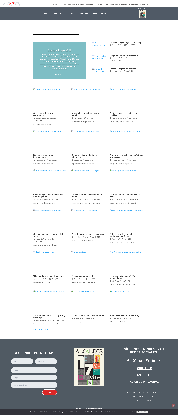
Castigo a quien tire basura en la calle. (125, 195)
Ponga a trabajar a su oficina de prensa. (126, 56)
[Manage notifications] (173, 405)
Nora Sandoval (40, 160)
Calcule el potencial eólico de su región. (86, 195)
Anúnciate (144, 4)
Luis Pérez (115, 281)
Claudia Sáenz (78, 118)
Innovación (74, 13)
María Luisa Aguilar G (119, 118)
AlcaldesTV (133, 4)
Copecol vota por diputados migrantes (84, 156)
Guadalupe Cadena (41, 199)
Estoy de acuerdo (142, 412)
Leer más (59, 74)
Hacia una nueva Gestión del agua (125, 315)
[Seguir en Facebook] (128, 361)
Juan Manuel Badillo (118, 160)
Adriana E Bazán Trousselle (44, 320)
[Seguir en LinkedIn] (153, 361)
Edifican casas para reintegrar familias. (124, 114)
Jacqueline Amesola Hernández (46, 118)
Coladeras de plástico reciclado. (123, 69)
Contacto (144, 368)
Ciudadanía (84, 13)
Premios (89, 4)
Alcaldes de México (83, 408)
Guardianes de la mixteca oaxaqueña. (45, 114)
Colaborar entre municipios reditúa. (87, 315)
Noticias (62, 4)
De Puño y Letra (97, 13)
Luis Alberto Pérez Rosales (122, 58)
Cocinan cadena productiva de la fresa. (48, 235)
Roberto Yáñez (117, 45)
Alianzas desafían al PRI (82, 276)
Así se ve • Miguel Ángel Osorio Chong (125, 43)
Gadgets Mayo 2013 (60, 50)
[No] (175, 412)
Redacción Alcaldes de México (45, 239)
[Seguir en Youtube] (141, 361)
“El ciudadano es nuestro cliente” (48, 276)
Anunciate (144, 375)
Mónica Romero (79, 279)
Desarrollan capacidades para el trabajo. (86, 114)
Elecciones (63, 13)
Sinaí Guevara (116, 318)
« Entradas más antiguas (41, 329)
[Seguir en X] (134, 361)
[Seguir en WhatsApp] (160, 361)
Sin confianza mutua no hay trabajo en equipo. (49, 316)
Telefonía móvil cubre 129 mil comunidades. (123, 277)
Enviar (49, 392)
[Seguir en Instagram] (147, 361)
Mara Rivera (78, 160)
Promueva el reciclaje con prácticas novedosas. (126, 156)
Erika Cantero (78, 318)
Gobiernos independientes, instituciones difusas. (122, 235)
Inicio (55, 4)
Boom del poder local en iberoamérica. (44, 156)
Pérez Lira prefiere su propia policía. (88, 234)
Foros (99, 4)
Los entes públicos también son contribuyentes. (48, 195)
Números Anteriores (76, 4)
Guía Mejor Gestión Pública (116, 4)
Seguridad (53, 13)
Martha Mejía (116, 239)
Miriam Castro (117, 71)
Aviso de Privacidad (145, 381)
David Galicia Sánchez (81, 199)
